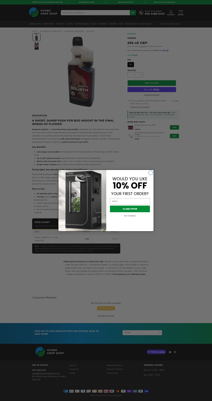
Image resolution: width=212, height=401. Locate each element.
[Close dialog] (151, 173)
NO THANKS (130, 216)
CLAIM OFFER (130, 208)
